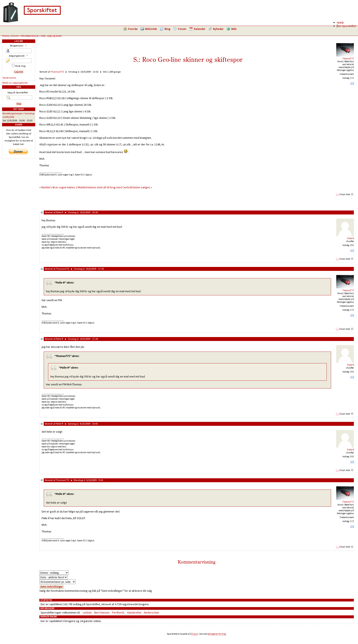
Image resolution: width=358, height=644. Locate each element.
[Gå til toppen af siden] (352, 194)
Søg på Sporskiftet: (17, 92)
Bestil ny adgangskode (15, 82)
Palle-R (59, 212)
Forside (133, 29)
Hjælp (340, 22)
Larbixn (87, 612)
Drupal (194, 633)
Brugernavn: (18, 45)
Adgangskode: (18, 55)
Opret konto (9, 77)
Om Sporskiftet (346, 26)
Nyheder (218, 29)
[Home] (32, 22)
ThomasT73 (348, 58)
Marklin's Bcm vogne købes (58, 187)
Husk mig (20, 65)
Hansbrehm (134, 612)
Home (5, 35)
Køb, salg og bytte (51, 35)
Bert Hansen (101, 612)
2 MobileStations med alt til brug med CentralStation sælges (113, 187)
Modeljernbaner (30, 35)
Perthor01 (118, 612)
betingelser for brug (217, 633)
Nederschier (151, 612)
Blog (167, 29)
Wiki (234, 29)
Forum (182, 29)
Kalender (199, 29)
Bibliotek (151, 29)
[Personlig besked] (352, 84)
